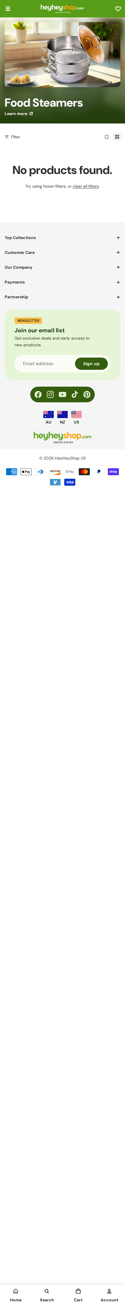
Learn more (16, 113)
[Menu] (8, 9)
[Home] (15, 1291)
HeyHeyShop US (70, 458)
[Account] (109, 1291)
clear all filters (86, 186)
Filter (15, 136)
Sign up (91, 363)
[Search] (46, 1291)
